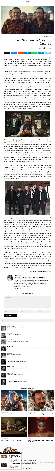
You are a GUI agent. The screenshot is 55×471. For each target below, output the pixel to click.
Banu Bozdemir (10, 346)
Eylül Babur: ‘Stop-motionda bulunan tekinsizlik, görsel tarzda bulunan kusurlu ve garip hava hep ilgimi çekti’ (30, 347)
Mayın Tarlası (47, 36)
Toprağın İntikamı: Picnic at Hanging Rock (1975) (17, 361)
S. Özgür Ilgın (10, 366)
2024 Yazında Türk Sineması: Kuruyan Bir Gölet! (14, 456)
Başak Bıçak (48, 48)
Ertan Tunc (9, 353)
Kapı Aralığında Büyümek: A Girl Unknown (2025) (17, 341)
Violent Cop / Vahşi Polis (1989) (14, 354)
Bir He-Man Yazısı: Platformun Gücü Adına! (16, 327)
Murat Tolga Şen (11, 326)
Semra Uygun (10, 373)
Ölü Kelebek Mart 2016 (14, 463)
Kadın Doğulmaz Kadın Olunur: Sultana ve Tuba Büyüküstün (40, 441)
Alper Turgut (10, 379)
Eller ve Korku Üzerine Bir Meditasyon (15, 374)
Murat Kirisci (10, 359)
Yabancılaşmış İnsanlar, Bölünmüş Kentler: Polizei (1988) (19, 367)
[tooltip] (7, 53)
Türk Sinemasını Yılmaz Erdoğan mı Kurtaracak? (40, 414)
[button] (52, 320)
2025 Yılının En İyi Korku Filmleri (14, 334)
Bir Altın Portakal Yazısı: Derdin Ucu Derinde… (17, 381)
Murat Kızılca (10, 333)
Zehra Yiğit (9, 339)
